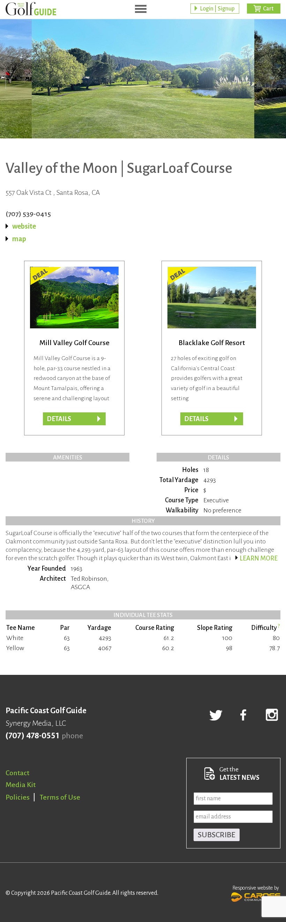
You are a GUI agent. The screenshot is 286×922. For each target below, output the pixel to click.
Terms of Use (60, 797)
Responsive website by (256, 888)
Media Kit (21, 784)
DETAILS (196, 419)
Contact (17, 773)
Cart (268, 9)
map (19, 239)
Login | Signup (217, 9)
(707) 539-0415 (28, 214)
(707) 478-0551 (32, 736)
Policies (18, 797)
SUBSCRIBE (216, 835)
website (24, 226)
